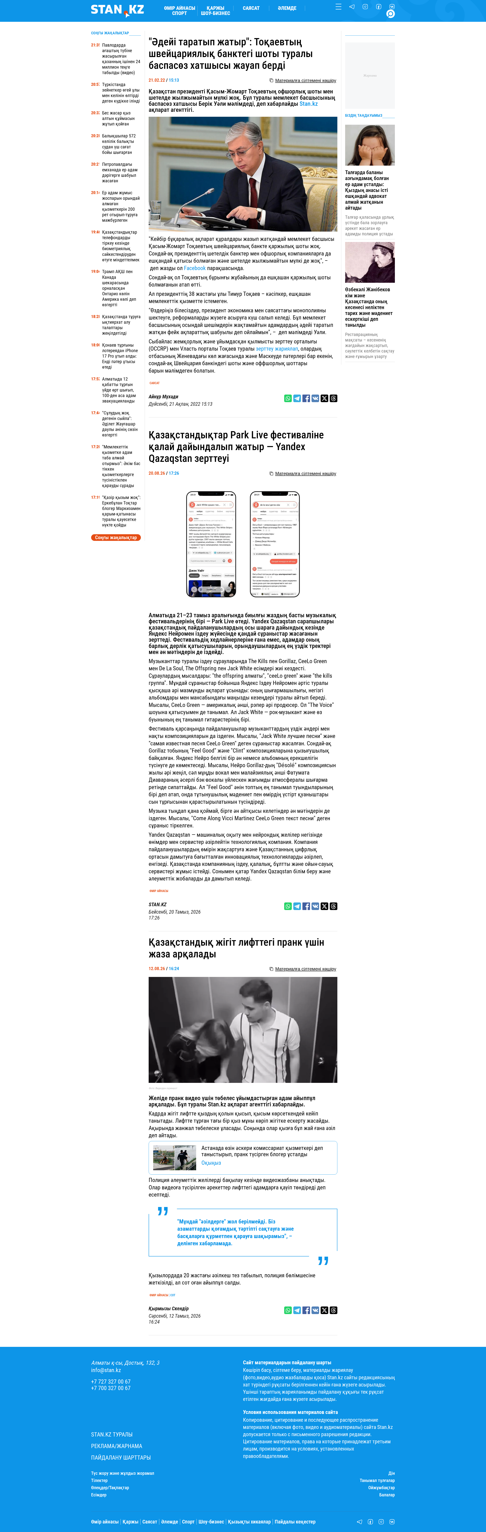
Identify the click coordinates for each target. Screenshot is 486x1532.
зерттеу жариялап (277, 348)
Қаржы (215, 8)
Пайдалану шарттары (121, 1457)
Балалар (387, 1495)
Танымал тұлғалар (377, 1480)
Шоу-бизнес (215, 13)
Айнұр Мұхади (163, 397)
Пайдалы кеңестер (295, 1522)
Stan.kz (309, 103)
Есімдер (99, 1495)
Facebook (195, 268)
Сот (172, 1295)
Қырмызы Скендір (169, 1309)
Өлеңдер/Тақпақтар (110, 1487)
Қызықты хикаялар (249, 1522)
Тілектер (99, 1480)
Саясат (251, 8)
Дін (391, 1473)
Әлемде (287, 8)
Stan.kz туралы (112, 1434)
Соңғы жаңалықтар (116, 537)
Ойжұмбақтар (381, 1487)
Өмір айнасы (179, 8)
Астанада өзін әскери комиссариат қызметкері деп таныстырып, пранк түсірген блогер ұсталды (262, 1151)
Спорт (179, 13)
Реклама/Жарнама (116, 1446)
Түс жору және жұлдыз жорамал (122, 1473)
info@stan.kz (106, 1370)
